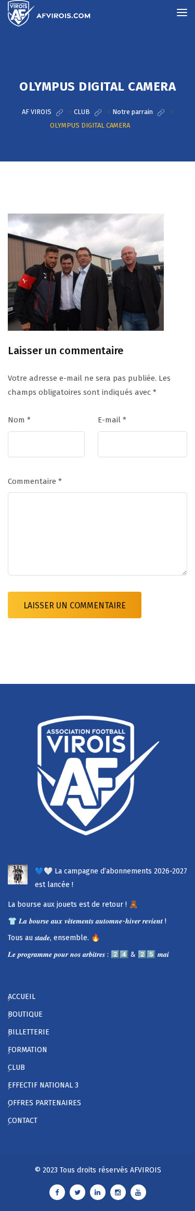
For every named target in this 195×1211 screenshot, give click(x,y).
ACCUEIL (21, 996)
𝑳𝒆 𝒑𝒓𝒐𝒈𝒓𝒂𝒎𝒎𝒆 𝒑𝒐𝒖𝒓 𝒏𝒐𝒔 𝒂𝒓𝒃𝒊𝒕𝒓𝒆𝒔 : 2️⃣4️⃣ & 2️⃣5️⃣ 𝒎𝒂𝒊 (88, 954)
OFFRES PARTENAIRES (44, 1102)
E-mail (112, 420)
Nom (19, 420)
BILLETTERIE (28, 1032)
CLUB (16, 1067)
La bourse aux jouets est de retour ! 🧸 (73, 904)
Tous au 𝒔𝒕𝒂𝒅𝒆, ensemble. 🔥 (54, 937)
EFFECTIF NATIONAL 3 (43, 1085)
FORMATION (27, 1049)
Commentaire (35, 481)
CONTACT (22, 1120)
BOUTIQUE (25, 1014)
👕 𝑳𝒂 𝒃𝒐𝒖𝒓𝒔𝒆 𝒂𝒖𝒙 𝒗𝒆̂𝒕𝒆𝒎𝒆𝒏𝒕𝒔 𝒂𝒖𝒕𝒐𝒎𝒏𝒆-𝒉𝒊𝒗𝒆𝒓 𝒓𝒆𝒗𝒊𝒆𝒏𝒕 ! (87, 921)
